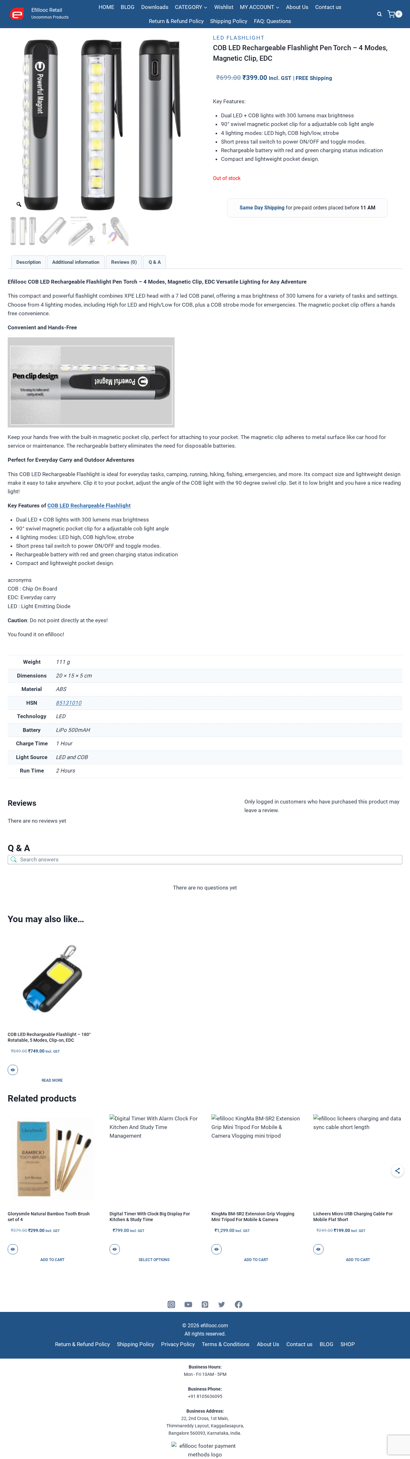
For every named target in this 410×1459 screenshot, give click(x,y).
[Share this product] (397, 1171)
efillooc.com (213, 1325)
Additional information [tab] (75, 262)
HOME (106, 7)
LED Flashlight (239, 38)
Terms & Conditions (226, 1344)
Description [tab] (28, 262)
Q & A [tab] (155, 262)
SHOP (347, 1344)
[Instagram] (171, 1304)
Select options (154, 1260)
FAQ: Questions (272, 21)
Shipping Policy (228, 21)
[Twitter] (222, 1304)
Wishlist (224, 7)
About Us (297, 7)
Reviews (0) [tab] (124, 262)
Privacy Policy (178, 1344)
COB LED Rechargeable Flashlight (89, 505)
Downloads (154, 7)
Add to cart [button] (52, 1260)
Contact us (328, 7)
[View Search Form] (379, 14)
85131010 (68, 703)
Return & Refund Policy (176, 21)
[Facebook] (238, 1304)
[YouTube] (188, 1304)
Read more (52, 1080)
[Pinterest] (205, 1304)
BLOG (128, 7)
